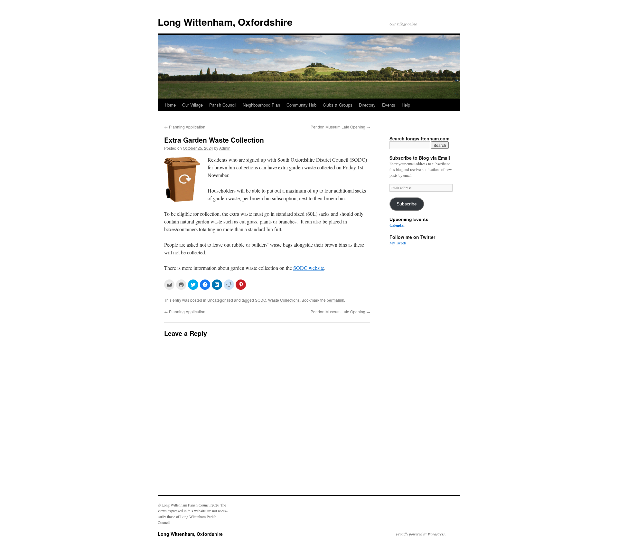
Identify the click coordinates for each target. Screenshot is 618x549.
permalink (335, 300)
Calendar (397, 225)
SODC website (308, 267)
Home (170, 105)
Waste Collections (284, 300)
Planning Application (184, 126)
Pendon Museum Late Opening (340, 126)
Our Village (192, 105)
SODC (260, 300)
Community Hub (301, 105)
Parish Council (222, 105)
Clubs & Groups (337, 105)
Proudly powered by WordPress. (421, 533)
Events (388, 105)
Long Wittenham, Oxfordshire (225, 22)
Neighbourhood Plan (261, 105)
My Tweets (398, 242)
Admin (224, 148)
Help (406, 105)
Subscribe (407, 204)
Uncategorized (220, 300)
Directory (367, 105)
